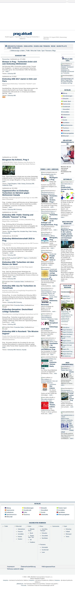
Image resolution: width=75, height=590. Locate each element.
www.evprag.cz (45, 269)
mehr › (7, 71)
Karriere (20, 536)
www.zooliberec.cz (46, 379)
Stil (31, 539)
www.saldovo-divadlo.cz (47, 399)
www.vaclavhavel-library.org (48, 359)
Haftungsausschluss (48, 566)
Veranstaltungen (15, 46)
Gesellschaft (52, 254)
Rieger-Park (16, 231)
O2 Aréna (10, 231)
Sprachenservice (45, 213)
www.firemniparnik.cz (66, 390)
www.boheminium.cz (46, 290)
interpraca (57, 580)
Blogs (54, 50)
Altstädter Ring (24, 231)
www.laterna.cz (65, 228)
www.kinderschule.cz (66, 184)
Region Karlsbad (67, 329)
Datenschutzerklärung (28, 566)
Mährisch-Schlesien (68, 343)
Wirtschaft (33, 50)
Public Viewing (21, 183)
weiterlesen (64, 321)
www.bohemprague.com (67, 78)
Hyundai (24, 349)
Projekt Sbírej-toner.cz (52, 258)
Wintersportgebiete (68, 133)
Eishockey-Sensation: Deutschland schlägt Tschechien (17, 310)
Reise (53, 46)
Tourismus (52, 295)
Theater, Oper (44, 401)
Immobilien (65, 112)
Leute (43, 552)
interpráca (31, 580)
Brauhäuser (44, 194)
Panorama (48, 50)
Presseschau (5, 59)
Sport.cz (26, 258)
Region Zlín (65, 349)
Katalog (16, 48)
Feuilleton (32, 542)
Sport (43, 50)
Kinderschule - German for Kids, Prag (67, 189)
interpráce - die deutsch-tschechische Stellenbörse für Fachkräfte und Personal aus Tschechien (67, 70)
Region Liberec (66, 340)
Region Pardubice (67, 332)
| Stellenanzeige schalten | (17, 50)
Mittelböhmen (66, 356)
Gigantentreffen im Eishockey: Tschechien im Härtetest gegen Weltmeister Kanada (15, 193)
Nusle (10, 185)
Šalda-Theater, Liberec (52, 405)
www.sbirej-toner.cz (46, 252)
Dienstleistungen (67, 96)
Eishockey (19, 209)
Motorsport (68, 534)
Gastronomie (51, 194)
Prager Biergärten (12, 183)
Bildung (51, 176)
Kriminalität (45, 547)
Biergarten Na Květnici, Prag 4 (15, 160)
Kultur (39, 50)
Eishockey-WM (12, 73)
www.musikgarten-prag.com (48, 174)
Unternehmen (21, 529)
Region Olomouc (67, 353)
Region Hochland (67, 334)
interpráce (5, 580)
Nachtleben (65, 122)
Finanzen (20, 531)
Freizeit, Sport (66, 101)
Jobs (9, 48)
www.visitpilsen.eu (46, 315)
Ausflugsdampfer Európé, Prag (71, 397)
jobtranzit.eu (20, 583)
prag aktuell (22, 33)
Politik (28, 50)
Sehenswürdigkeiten (46, 292)
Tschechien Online (19, 281)
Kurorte (51, 297)
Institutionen (50, 319)
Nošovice (18, 349)
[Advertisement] (37, 17)
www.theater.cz (65, 368)
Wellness (63, 420)
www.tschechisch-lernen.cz (48, 211)
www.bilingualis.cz (46, 234)
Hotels (63, 417)
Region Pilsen (66, 298)
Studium (20, 539)
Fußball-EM (5, 185)
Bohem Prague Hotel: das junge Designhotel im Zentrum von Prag (67, 82)
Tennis (67, 536)
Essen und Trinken (42, 46)
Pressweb (23, 585)
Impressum (11, 566)
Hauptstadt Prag (67, 351)
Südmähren (65, 327)
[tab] (67, 296)
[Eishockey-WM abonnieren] (3, 97)
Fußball (68, 531)
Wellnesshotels (65, 418)
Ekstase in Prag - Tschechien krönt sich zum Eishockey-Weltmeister (19, 63)
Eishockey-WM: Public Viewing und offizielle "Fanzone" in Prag (17, 216)
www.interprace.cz (66, 65)
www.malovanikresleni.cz (47, 340)
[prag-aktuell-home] (6, 46)
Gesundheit (65, 109)
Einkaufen (28, 46)
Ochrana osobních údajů (15, 569)
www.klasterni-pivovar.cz (47, 192)
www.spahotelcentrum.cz (67, 415)
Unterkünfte (66, 130)
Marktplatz (62, 46)
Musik (31, 533)
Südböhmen (66, 296)
